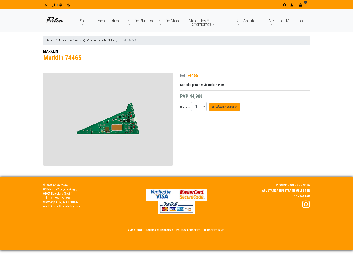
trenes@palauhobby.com (65, 206)
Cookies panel (216, 230)
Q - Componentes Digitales (99, 40)
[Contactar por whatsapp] (46, 5)
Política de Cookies (188, 230)
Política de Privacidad (159, 230)
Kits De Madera (170, 20)
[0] (303, 5)
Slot (83, 20)
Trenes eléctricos (68, 40)
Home (50, 40)
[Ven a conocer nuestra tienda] (68, 5)
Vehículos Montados (286, 20)
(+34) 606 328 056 (67, 202)
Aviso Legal (135, 230)
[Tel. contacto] (53, 5)
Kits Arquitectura (250, 20)
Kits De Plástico (140, 20)
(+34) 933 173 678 (59, 198)
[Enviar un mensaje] (60, 5)
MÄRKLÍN (50, 51)
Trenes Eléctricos (108, 20)
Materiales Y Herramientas (200, 22)
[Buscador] (284, 5)
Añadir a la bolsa (226, 107)
